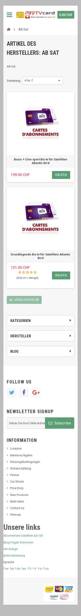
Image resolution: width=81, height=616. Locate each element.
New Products (19, 495)
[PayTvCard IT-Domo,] (35, 15)
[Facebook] (24, 393)
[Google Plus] (36, 393)
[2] (23, 272)
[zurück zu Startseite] (8, 29)
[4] (31, 272)
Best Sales (17, 501)
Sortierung (13, 80)
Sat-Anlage (10, 549)
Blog (14, 351)
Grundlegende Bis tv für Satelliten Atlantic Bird (40, 256)
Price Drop (17, 488)
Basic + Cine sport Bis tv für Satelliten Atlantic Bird (40, 161)
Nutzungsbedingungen (25, 462)
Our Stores (17, 481)
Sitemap (15, 514)
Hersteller (20, 336)
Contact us (17, 508)
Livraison (16, 448)
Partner (14, 475)
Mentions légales (21, 455)
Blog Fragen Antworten (18, 542)
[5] (35, 272)
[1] (19, 272)
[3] (27, 272)
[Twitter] (12, 393)
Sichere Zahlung (20, 468)
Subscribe (62, 423)
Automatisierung (14, 555)
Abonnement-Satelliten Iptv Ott (23, 535)
